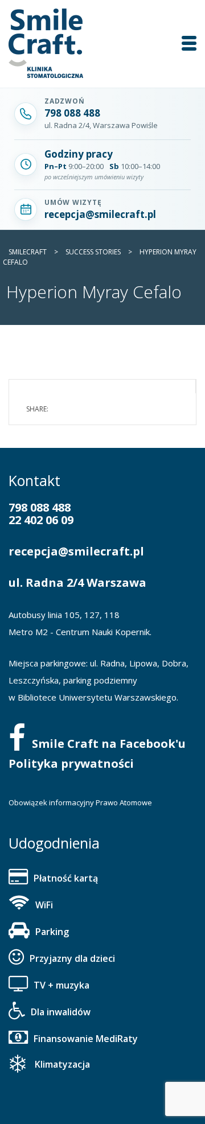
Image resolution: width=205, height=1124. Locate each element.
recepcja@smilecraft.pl (76, 551)
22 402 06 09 (41, 520)
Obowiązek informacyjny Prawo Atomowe (80, 802)
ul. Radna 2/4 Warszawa (77, 582)
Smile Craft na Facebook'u (109, 743)
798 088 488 (40, 507)
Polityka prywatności (71, 763)
